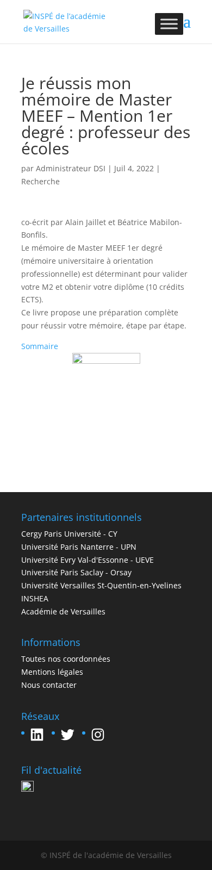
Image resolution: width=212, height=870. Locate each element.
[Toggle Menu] (169, 23)
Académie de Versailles (63, 611)
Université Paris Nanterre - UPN (78, 547)
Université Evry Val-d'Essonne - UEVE (87, 560)
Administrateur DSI (70, 168)
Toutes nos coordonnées (65, 659)
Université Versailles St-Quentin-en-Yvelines (101, 585)
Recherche (40, 181)
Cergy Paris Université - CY (69, 534)
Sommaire (39, 346)
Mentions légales (52, 672)
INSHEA (34, 598)
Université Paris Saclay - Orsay (76, 572)
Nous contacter (49, 685)
